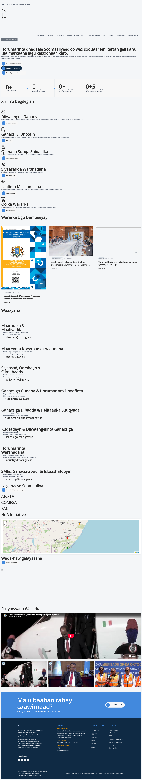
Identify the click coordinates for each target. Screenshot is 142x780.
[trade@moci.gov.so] (3, 399)
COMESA (9, 502)
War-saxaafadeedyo (57, 258)
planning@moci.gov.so (19, 337)
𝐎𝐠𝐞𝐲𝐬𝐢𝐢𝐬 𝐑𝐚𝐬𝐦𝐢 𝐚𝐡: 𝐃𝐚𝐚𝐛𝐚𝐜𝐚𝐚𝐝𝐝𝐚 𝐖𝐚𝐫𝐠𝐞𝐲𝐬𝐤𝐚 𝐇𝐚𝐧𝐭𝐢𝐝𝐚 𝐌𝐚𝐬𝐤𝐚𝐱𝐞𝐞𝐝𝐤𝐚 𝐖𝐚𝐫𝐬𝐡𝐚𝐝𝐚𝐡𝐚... (22, 297)
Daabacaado (8, 292)
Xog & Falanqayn (108, 35)
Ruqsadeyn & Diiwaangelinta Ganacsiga (37, 429)
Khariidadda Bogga (100, 773)
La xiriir (93, 747)
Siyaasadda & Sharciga (93, 35)
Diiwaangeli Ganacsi (19, 117)
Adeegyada (40, 35)
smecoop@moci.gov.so (19, 479)
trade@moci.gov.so (17, 398)
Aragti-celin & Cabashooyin (115, 773)
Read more (7, 302)
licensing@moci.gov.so (19, 436)
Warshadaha (60, 35)
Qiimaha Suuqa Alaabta (116, 739)
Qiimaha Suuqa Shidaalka (24, 152)
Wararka (101, 258)
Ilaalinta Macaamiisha (21, 187)
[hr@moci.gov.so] (3, 357)
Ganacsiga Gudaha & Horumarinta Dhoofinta (42, 391)
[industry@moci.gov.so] (3, 460)
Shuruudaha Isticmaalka (87, 773)
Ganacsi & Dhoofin (18, 134)
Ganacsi (93, 740)
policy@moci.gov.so (17, 379)
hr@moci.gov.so (15, 356)
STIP (110, 736)
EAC (4, 508)
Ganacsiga (50, 35)
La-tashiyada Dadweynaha (113, 747)
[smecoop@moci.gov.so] (3, 480)
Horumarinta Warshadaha (13, 450)
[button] (5, 522)
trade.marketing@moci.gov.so (23, 417)
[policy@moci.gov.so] (3, 380)
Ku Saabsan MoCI (133, 35)
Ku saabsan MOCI (96, 730)
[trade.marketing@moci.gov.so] (3, 418)
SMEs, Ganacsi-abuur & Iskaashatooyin (36, 471)
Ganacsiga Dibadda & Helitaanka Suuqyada (40, 410)
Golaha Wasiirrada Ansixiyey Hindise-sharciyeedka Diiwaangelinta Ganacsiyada (70, 263)
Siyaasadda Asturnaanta (71, 773)
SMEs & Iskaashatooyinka (75, 35)
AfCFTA (7, 496)
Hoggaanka (94, 734)
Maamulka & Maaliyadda (12, 328)
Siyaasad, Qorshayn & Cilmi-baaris (21, 370)
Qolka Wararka (121, 35)
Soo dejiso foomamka (115, 742)
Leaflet (137, 552)
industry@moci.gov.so (18, 460)
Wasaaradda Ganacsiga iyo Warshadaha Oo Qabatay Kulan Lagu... (118, 263)
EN (3, 11)
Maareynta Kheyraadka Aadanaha (32, 349)
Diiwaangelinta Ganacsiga (113, 731)
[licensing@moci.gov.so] (3, 437)
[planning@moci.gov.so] (3, 338)
